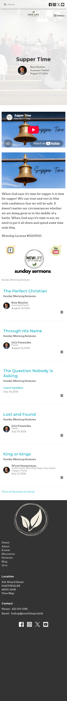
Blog (4, 561)
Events (6, 550)
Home (5, 542)
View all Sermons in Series (18, 491)
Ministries (8, 554)
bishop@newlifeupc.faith (27, 613)
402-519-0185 (20, 608)
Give (4, 565)
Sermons (7, 557)
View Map (8, 593)
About (5, 546)
